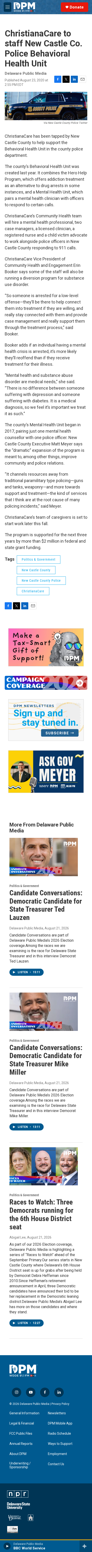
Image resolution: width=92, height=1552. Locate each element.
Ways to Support (60, 1444)
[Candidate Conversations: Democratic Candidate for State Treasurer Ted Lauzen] (43, 857)
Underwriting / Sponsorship (20, 1465)
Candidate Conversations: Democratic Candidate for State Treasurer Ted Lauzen (45, 905)
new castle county (36, 570)
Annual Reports (21, 1444)
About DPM (17, 1454)
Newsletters (57, 1413)
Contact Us (56, 1464)
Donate (77, 7)
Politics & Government (38, 559)
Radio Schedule (59, 1433)
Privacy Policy (60, 1404)
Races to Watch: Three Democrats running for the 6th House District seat (41, 1214)
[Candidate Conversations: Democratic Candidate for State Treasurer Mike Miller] (43, 1012)
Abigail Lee (17, 1237)
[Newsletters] (46, 720)
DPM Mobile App (60, 1423)
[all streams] (85, 1546)
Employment (57, 1454)
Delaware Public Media (26, 928)
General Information (24, 1413)
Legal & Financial (21, 1423)
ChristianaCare (33, 591)
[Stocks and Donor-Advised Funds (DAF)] (46, 647)
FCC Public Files (20, 1433)
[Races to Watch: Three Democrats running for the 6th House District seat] (43, 1166)
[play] (7, 1546)
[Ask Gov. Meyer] (46, 772)
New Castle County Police (41, 580)
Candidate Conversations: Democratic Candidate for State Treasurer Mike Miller (45, 1059)
